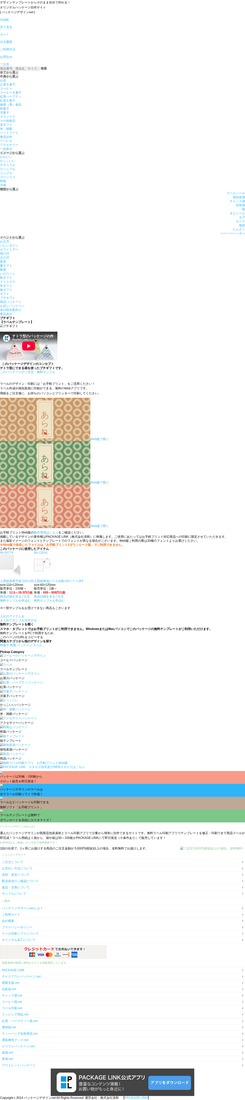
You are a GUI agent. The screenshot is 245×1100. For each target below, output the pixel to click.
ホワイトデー (9, 249)
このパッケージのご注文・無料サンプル (27, 372)
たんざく (239, 229)
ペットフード (9, 132)
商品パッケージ (10, 301)
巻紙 (242, 225)
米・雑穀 (6, 128)
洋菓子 (4, 112)
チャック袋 (237, 201)
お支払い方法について (17, 868)
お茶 (3, 80)
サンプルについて (14, 893)
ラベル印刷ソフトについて (20, 933)
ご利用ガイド (11, 914)
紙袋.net (7, 1052)
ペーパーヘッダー (232, 233)
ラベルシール (236, 193)
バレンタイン (9, 245)
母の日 (4, 253)
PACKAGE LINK (13, 970)
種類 (9, 189)
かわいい (6, 157)
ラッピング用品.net (15, 1014)
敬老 (3, 269)
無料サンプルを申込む (15, 600)
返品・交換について (15, 887)
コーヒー (6, 88)
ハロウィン (7, 273)
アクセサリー (9, 144)
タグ (242, 217)
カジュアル (7, 169)
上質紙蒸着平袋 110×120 (17, 581)
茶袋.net (7, 1059)
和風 (3, 181)
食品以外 (6, 136)
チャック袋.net (12, 995)
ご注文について (12, 862)
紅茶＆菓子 (7, 100)
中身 (9, 76)
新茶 (3, 261)
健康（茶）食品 (10, 104)
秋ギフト (6, 277)
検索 (44, 68)
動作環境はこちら (46, 532)
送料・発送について (15, 874)
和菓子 (4, 108)
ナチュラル (7, 165)
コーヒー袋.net (12, 1001)
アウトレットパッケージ (19, 1065)
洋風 (3, 185)
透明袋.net (9, 1027)
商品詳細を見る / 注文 (15, 596)
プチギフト (7, 297)
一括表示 (6, 148)
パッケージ (25, 645)
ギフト (4, 293)
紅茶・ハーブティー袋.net (20, 1021)
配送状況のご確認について (20, 881)
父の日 (4, 257)
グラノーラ (7, 116)
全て (9, 72)
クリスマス (7, 281)
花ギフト (6, 124)
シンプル (6, 173)
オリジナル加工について (19, 939)
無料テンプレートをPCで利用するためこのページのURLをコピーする (26, 635)
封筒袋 (240, 205)
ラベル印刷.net (12, 1008)
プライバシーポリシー (17, 927)
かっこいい (7, 161)
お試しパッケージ (12, 305)
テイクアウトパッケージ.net (21, 976)
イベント (12, 237)
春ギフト (6, 289)
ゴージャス (7, 177)
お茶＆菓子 (7, 84)
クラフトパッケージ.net (18, 1046)
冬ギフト (6, 285)
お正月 (4, 241)
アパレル (6, 140)
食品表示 (6, 314)
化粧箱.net (9, 989)
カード (240, 221)
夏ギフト (6, 265)
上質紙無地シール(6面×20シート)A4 (58, 581)
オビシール (237, 213)
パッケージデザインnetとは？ (22, 908)
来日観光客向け (10, 310)
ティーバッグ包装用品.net (20, 1033)
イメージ (12, 153)
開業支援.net (10, 982)
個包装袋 (239, 197)
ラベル (37, 645)
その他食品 (7, 120)
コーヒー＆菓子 (10, 92)
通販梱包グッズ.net (15, 1040)
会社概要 (8, 920)
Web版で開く (99, 439)
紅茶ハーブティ (10, 96)
